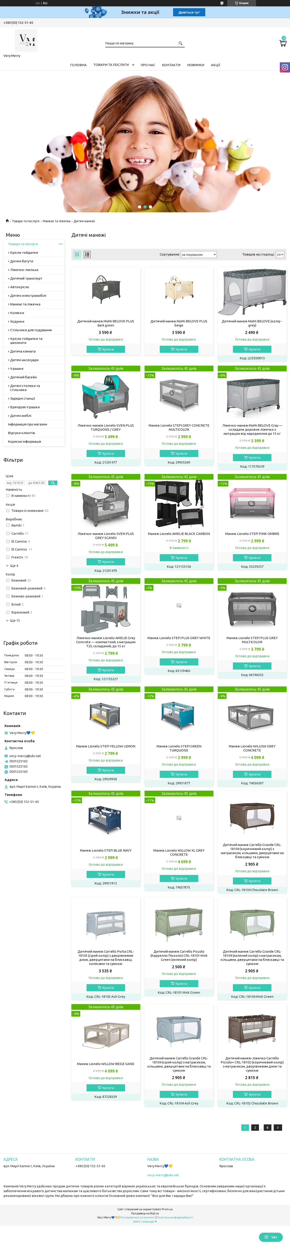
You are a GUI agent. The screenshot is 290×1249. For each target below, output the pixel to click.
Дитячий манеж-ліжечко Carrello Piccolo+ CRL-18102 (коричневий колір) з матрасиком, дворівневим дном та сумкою (252, 1064)
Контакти (171, 65)
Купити (108, 349)
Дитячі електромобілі (28, 295)
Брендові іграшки (25, 407)
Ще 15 (15, 620)
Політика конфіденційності (175, 1217)
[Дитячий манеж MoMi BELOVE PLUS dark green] (105, 292)
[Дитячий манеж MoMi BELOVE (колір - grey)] (252, 292)
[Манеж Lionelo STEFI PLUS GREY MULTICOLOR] (252, 606)
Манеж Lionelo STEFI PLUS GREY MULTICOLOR (252, 640)
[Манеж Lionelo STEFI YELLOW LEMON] (105, 714)
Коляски (17, 313)
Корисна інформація (24, 441)
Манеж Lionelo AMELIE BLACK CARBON (179, 534)
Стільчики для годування (31, 330)
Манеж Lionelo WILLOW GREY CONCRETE (252, 748)
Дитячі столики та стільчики (25, 388)
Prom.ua (167, 1209)
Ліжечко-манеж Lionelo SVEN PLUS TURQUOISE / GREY (105, 427)
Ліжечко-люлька (24, 270)
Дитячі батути (21, 261)
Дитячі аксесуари (24, 360)
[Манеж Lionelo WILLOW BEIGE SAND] (105, 1032)
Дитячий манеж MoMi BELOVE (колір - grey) (252, 323)
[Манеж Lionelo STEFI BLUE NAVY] (105, 818)
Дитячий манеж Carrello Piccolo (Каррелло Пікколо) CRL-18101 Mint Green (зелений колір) (179, 955)
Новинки (195, 65)
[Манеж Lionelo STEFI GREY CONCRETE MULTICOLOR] (179, 393)
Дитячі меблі (20, 416)
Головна (78, 65)
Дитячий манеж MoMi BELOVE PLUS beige (178, 323)
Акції (215, 65)
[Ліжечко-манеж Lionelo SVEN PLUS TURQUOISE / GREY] (105, 393)
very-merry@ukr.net (25, 756)
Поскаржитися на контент (137, 1217)
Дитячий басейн (23, 377)
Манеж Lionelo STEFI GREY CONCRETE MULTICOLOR (179, 427)
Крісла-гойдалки (24, 252)
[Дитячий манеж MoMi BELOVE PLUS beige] (179, 292)
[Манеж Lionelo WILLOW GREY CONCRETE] (252, 714)
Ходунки (17, 321)
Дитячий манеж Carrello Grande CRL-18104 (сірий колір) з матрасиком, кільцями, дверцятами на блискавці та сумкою (179, 1064)
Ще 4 (14, 566)
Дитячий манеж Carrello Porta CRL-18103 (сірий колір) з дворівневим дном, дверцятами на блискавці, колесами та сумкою (106, 957)
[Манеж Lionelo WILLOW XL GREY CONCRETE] (179, 818)
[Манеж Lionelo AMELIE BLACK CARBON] (179, 501)
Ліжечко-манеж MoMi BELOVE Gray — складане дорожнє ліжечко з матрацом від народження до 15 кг (252, 429)
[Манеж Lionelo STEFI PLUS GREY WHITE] (179, 606)
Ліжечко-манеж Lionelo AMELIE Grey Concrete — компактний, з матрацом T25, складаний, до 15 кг (105, 642)
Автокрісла (19, 287)
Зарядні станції (22, 398)
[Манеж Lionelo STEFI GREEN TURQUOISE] (179, 714)
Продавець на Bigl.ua (145, 1213)
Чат (274, 1237)
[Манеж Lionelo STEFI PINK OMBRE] (252, 501)
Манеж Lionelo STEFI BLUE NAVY (106, 850)
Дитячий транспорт (26, 278)
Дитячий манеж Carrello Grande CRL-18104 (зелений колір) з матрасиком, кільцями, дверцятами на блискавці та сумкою (252, 957)
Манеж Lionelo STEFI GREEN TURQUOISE (179, 748)
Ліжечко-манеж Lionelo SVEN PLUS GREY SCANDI (105, 536)
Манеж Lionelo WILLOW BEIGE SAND (105, 1064)
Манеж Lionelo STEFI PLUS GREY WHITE (178, 638)
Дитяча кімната (23, 351)
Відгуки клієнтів (21, 433)
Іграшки (16, 368)
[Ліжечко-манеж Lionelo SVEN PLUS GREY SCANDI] (105, 501)
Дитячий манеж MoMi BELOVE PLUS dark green (105, 323)
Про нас (148, 65)
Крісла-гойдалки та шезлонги (26, 341)
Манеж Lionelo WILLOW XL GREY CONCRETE (179, 852)
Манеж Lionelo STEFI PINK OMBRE (252, 534)
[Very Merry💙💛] (26, 39)
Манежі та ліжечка (56, 221)
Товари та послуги (111, 65)
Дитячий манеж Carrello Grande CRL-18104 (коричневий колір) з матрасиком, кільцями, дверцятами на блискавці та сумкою (252, 851)
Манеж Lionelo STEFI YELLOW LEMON (105, 746)
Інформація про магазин (27, 424)
